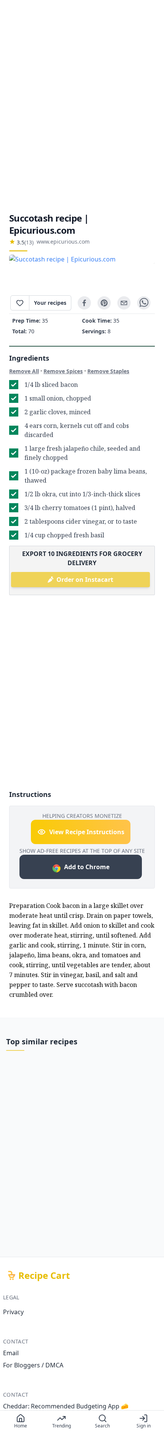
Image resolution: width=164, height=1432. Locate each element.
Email (11, 1353)
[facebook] (84, 302)
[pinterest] (104, 302)
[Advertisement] (82, 106)
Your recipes (50, 302)
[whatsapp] (144, 302)
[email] (124, 302)
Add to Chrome (86, 867)
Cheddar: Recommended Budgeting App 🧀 (66, 1406)
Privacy (13, 1312)
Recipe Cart (44, 1275)
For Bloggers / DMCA (33, 1365)
